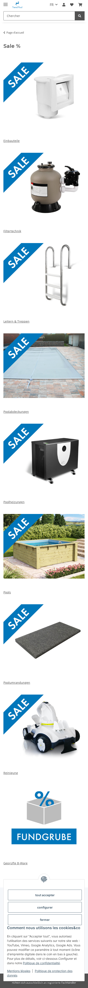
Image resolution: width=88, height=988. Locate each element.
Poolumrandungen (16, 683)
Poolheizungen (14, 502)
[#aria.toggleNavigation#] (5, 2)
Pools (7, 592)
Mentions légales (18, 971)
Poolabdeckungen (16, 412)
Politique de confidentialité (41, 963)
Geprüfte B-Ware (15, 863)
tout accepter (45, 895)
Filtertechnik (12, 231)
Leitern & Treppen (16, 321)
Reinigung (10, 773)
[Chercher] (80, 15)
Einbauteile (11, 141)
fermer (45, 919)
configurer (45, 907)
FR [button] (52, 4)
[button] (64, 4)
